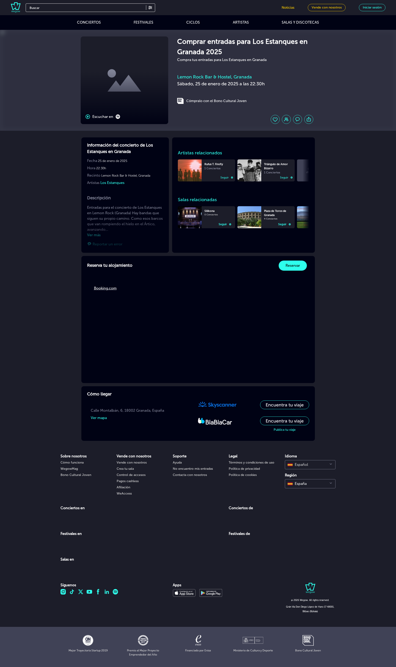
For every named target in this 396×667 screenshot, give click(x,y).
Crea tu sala (125, 469)
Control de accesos (131, 475)
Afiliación (123, 487)
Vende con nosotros (132, 462)
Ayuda (177, 462)
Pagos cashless (128, 481)
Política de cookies (243, 475)
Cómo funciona (72, 462)
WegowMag (69, 469)
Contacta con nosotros (190, 475)
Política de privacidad (244, 469)
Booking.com (105, 288)
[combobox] (310, 464)
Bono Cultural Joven (75, 475)
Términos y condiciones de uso (251, 462)
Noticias (288, 8)
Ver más (94, 235)
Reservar (293, 265)
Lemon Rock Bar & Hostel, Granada (214, 77)
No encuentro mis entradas (193, 469)
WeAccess (124, 493)
